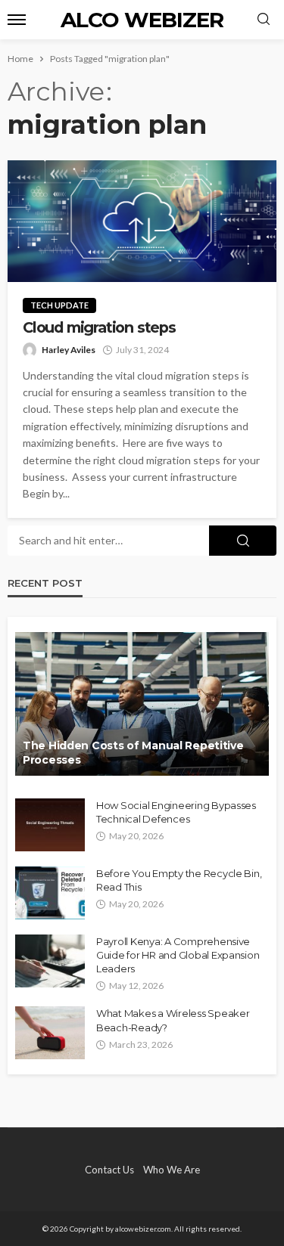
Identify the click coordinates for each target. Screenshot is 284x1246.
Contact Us (109, 1170)
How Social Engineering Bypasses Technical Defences (176, 812)
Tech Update (59, 305)
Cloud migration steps (101, 327)
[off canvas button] (17, 19)
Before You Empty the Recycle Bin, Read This (178, 880)
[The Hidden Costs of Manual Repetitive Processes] (142, 704)
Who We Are (171, 1170)
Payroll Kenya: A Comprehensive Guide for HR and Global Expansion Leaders (177, 955)
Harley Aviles (68, 349)
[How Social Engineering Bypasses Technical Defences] (50, 824)
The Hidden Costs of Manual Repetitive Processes (133, 753)
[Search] (263, 19)
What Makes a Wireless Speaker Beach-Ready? (172, 1020)
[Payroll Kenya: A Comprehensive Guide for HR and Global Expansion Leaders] (50, 961)
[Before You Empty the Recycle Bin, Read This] (50, 892)
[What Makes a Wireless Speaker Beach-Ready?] (50, 1032)
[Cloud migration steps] (142, 221)
